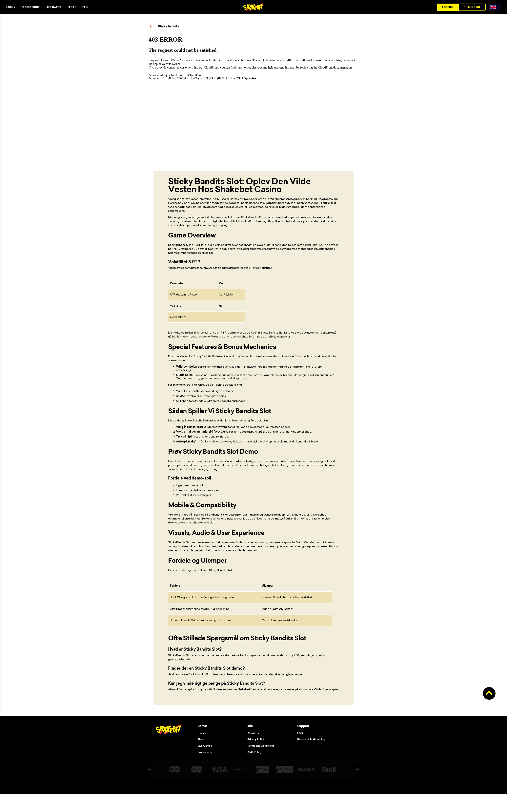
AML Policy (254, 752)
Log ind (447, 7)
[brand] (493, 6)
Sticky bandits (168, 26)
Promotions (31, 7)
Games (201, 733)
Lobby (10, 7)
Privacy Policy (256, 739)
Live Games (54, 7)
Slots (72, 7)
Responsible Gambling (311, 739)
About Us (253, 733)
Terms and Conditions (260, 745)
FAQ (85, 7)
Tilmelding (472, 7)
